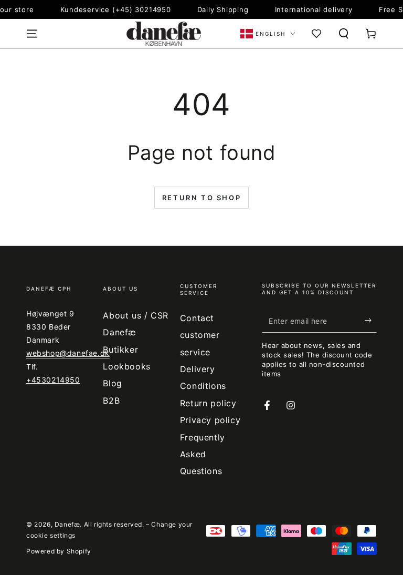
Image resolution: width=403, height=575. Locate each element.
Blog (112, 383)
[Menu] (32, 33)
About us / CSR (135, 315)
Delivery (197, 369)
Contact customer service (200, 335)
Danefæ (67, 524)
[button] (343, 33)
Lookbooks (126, 366)
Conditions (203, 386)
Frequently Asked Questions (202, 454)
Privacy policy (210, 420)
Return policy (208, 403)
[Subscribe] (371, 320)
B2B (111, 400)
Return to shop (201, 197)
